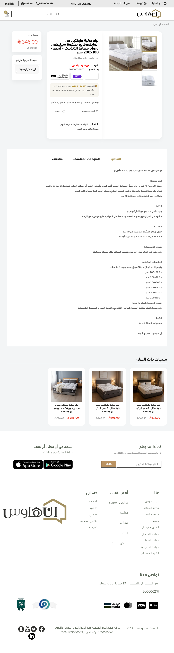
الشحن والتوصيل (150, 527)
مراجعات (57, 159)
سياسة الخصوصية (150, 547)
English (9, 3)
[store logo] (149, 14)
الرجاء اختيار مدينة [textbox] (28, 69)
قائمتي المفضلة (88, 521)
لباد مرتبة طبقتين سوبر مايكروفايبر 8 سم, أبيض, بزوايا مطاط (148, 408)
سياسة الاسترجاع (150, 534)
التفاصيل (115, 159)
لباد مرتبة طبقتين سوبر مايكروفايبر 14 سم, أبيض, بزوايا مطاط (67, 408)
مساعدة (28, 3)
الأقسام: (94, 124)
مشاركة (57, 111)
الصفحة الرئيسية (161, 24)
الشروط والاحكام (150, 553)
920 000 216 (46, 3)
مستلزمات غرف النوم (71, 124)
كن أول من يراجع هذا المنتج (85, 58)
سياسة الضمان (151, 540)
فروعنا (140, 3)
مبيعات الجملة (122, 3)
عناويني (93, 514)
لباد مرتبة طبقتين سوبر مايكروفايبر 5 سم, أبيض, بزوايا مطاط (107, 408)
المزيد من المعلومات (86, 159)
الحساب (93, 501)
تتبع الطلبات (157, 3)
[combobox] (32, 14)
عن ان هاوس (152, 501)
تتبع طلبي (92, 527)
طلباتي (93, 507)
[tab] (115, 158)
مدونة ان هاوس (150, 507)
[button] (149, 44)
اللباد (85, 124)
